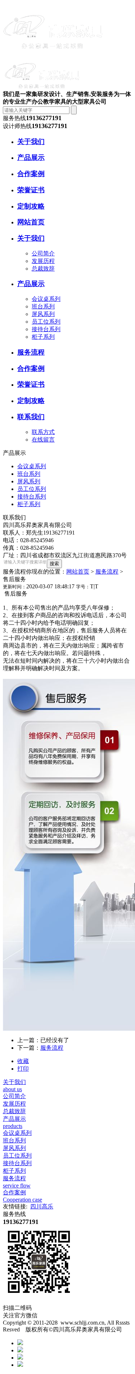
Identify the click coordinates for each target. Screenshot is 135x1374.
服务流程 (106, 572)
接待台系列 (46, 329)
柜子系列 (43, 337)
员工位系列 (46, 322)
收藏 (23, 1061)
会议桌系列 (46, 299)
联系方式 (43, 432)
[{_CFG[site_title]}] (53, 55)
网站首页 (77, 572)
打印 (23, 1069)
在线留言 (43, 439)
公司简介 (43, 253)
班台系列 (43, 306)
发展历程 (43, 261)
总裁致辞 (43, 268)
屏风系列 (43, 314)
